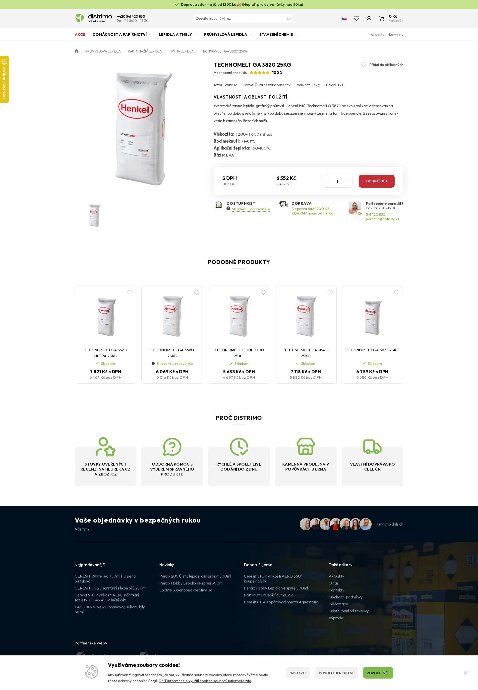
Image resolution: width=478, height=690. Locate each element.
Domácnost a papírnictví (120, 34)
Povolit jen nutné (336, 673)
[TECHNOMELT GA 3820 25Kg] (142, 128)
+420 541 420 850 (131, 16)
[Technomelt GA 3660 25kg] (172, 316)
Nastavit (298, 673)
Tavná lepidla (181, 51)
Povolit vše (378, 673)
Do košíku (376, 181)
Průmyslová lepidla (225, 34)
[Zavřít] (465, 673)
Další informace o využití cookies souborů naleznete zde (205, 680)
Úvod (76, 50)
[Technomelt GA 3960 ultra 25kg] (105, 316)
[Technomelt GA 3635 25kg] (372, 316)
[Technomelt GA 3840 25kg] (306, 316)
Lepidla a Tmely (175, 34)
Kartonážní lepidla (145, 51)
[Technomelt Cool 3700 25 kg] (239, 316)
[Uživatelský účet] (369, 18)
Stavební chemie (276, 34)
